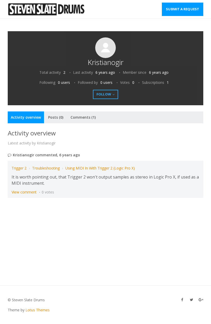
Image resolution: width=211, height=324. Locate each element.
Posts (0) (55, 117)
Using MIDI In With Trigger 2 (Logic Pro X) (100, 168)
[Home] (47, 9)
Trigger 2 (19, 168)
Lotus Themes (37, 309)
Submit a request (182, 9)
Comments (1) (83, 117)
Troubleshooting (46, 168)
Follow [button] (103, 94)
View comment (24, 192)
